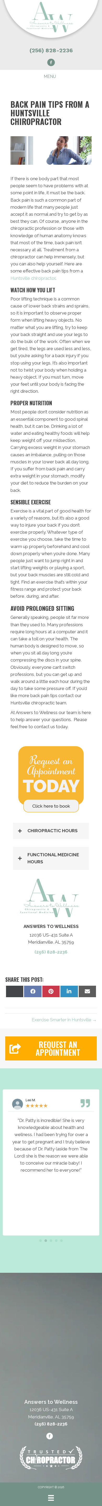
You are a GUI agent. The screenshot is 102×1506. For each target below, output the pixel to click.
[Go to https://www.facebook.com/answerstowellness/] (51, 63)
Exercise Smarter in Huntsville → (64, 1019)
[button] (51, 831)
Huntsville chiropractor (32, 278)
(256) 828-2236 (51, 50)
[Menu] (51, 1497)
